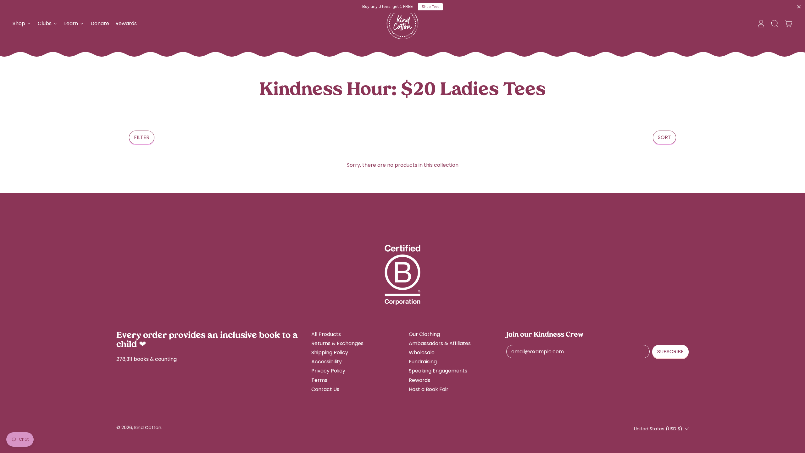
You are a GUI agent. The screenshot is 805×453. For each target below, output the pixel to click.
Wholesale (422, 352)
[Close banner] (799, 7)
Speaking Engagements (438, 370)
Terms (319, 380)
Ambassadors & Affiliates (440, 343)
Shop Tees (430, 6)
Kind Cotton (147, 427)
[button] (775, 24)
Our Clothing (424, 334)
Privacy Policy (328, 370)
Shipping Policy (329, 352)
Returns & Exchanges (337, 343)
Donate (100, 23)
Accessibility (326, 361)
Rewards (126, 23)
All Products (326, 334)
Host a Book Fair (428, 389)
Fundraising (423, 361)
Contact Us (325, 389)
